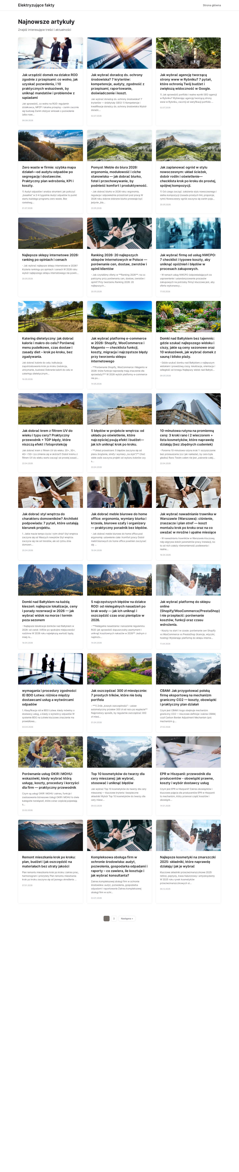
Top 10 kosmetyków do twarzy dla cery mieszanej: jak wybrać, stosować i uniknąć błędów (118, 778)
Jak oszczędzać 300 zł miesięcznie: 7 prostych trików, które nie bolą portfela (119, 695)
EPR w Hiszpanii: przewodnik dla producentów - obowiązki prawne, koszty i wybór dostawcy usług (187, 778)
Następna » (127, 918)
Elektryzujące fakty (36, 5)
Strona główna (212, 5)
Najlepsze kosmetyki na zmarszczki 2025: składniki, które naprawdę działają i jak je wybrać (188, 861)
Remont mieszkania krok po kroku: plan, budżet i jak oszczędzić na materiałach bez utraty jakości (49, 861)
